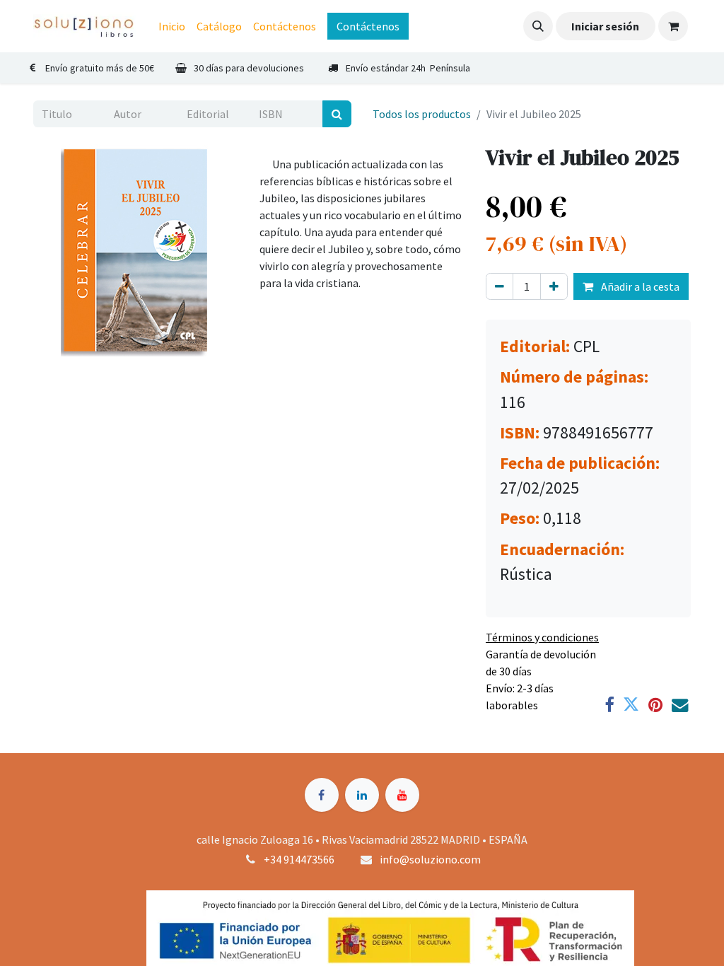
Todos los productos (422, 114)
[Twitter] (631, 705)
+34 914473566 (299, 859)
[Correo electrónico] (680, 705)
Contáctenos (368, 26)
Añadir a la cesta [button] (639, 286)
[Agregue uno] (554, 286)
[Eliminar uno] (499, 286)
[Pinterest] (655, 705)
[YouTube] (402, 795)
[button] (538, 26)
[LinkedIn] (362, 795)
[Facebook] (609, 705)
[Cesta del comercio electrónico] (673, 26)
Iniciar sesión (605, 26)
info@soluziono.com (430, 859)
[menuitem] (172, 26)
